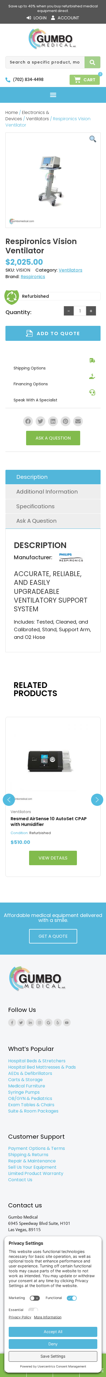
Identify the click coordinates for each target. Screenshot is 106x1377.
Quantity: (18, 312)
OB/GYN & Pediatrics (30, 1098)
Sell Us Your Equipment (32, 1167)
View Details (53, 858)
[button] (53, 95)
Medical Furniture (26, 1086)
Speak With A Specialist (35, 400)
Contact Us (20, 1180)
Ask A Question (36, 521)
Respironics (33, 276)
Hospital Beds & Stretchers (37, 1061)
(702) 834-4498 (28, 79)
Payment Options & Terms (36, 1148)
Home (11, 112)
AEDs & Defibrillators (30, 1073)
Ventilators (37, 119)
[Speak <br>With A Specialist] (92, 392)
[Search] (93, 62)
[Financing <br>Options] (92, 376)
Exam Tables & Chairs (31, 1105)
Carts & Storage (25, 1080)
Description (32, 477)
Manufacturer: (33, 557)
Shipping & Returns (28, 1154)
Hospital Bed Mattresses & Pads (42, 1067)
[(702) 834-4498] (7, 79)
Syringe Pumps (24, 1092)
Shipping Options (30, 368)
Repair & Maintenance (32, 1161)
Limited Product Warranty (35, 1173)
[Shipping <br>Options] (92, 360)
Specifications (35, 506)
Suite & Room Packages (33, 1111)
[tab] (53, 477)
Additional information (47, 491)
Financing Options (31, 384)
